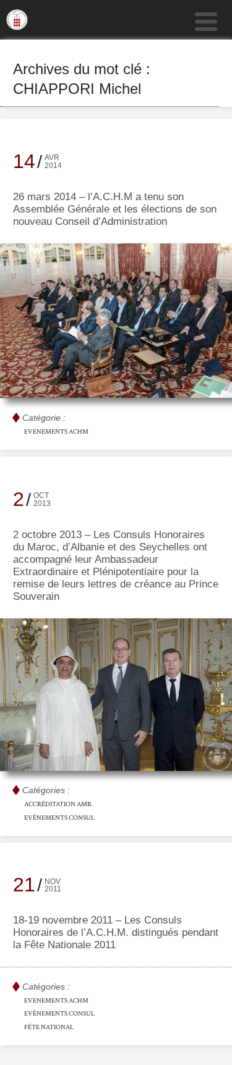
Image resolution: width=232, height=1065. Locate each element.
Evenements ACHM (56, 431)
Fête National (49, 1027)
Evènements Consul (59, 818)
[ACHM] (16, 24)
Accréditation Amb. (58, 804)
